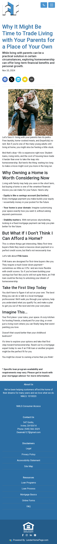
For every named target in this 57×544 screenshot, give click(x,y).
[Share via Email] (25, 79)
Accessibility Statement (28, 460)
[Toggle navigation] (51, 5)
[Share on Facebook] (5, 79)
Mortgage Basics (28, 494)
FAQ (29, 506)
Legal (28, 448)
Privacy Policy (28, 454)
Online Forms (28, 500)
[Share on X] (11, 79)
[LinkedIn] (31, 535)
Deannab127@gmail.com (29, 432)
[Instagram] (27, 535)
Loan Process (28, 488)
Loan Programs (28, 482)
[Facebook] (23, 535)
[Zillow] (35, 535)
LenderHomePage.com (37, 540)
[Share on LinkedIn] (18, 79)
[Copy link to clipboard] (31, 79)
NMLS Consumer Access (28, 406)
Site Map (28, 466)
